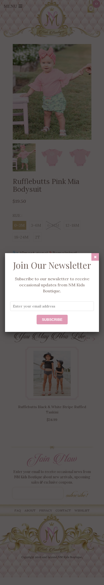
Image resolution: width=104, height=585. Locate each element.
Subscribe (52, 320)
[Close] (95, 257)
